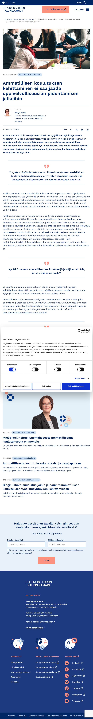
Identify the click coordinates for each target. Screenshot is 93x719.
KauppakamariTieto (44, 667)
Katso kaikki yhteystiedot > (40, 621)
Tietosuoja (22, 716)
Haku (79, 3)
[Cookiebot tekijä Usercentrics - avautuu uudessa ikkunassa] (79, 331)
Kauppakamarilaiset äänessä (26, 480)
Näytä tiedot (80, 378)
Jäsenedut (15, 677)
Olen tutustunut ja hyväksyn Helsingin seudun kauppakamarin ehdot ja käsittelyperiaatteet (45, 551)
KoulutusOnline (42, 677)
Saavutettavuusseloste (57, 716)
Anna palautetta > (35, 627)
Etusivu (8, 19)
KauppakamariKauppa (45, 662)
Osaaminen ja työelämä (29, 74)
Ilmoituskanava (76, 716)
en (13, 3)
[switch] (35, 369)
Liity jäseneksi (54, 9)
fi (7, 3)
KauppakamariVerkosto (46, 672)
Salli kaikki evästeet (76, 386)
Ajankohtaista (19, 19)
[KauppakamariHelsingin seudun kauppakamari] (14, 9)
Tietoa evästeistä (36, 716)
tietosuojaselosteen (74, 550)
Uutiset (31, 19)
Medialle (15, 682)
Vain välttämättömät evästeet (17, 386)
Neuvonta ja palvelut (20, 672)
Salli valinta (46, 386)
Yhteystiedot (17, 662)
